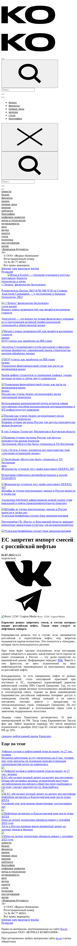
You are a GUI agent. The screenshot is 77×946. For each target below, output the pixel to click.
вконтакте (24, 268)
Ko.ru (63, 928)
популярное (8, 278)
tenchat (35, 268)
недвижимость (10, 223)
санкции (6, 736)
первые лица (16, 108)
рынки (5, 201)
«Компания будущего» (15, 249)
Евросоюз (45, 736)
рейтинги (7, 210)
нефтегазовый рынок (25, 736)
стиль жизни (9, 306)
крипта (5, 233)
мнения (13, 112)
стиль (12, 115)
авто (4, 226)
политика (7, 239)
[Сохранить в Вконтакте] (28, 585)
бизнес (13, 102)
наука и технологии (13, 220)
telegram (6, 268)
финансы (14, 105)
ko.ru (59, 938)
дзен (14, 268)
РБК (60, 660)
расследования (10, 242)
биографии (15, 118)
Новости (21, 278)
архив (5, 246)
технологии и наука (13, 281)
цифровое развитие (13, 217)
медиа (5, 229)
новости (6, 191)
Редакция (7, 271)
